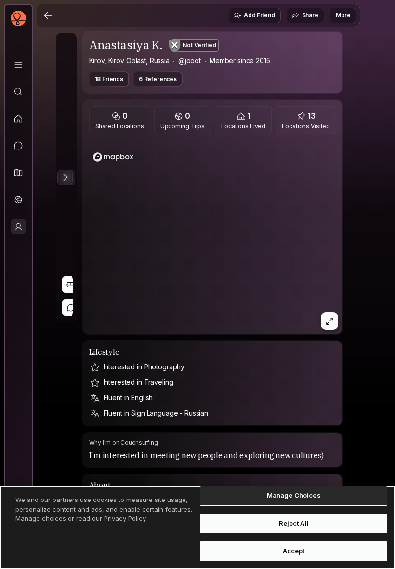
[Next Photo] (65, 177)
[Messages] (18, 145)
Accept (294, 551)
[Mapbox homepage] (113, 157)
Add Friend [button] (259, 15)
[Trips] (18, 199)
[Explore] (18, 91)
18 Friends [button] (109, 78)
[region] (213, 237)
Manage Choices (294, 495)
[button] (18, 172)
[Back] (48, 15)
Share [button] (310, 15)
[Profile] (18, 226)
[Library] (18, 64)
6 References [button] (158, 78)
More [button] (343, 15)
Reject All (294, 523)
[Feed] (18, 118)
